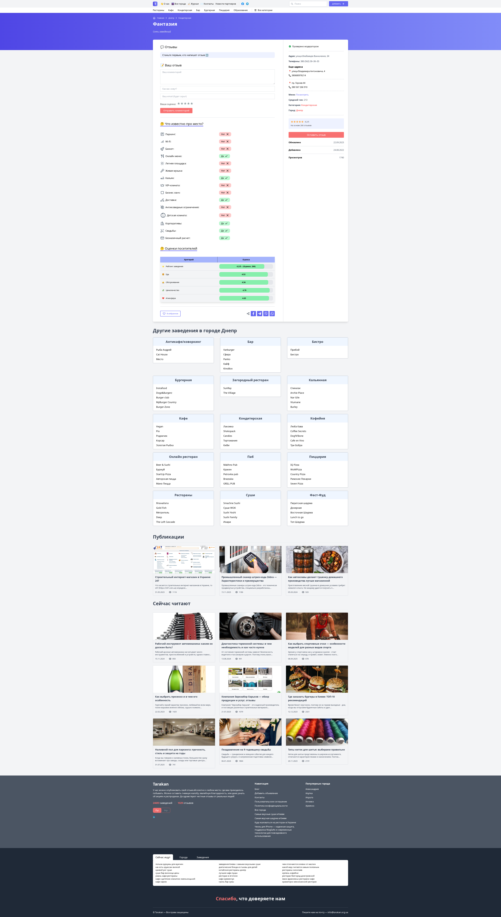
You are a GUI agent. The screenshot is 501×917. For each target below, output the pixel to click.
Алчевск (310, 801)
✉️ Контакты (207, 3)
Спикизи (295, 388)
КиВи (226, 445)
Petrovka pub (230, 474)
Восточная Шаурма (301, 512)
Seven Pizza (296, 483)
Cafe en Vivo (297, 440)
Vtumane (295, 402)
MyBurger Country (166, 402)
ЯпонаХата (162, 503)
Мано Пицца (163, 483)
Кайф (226, 363)
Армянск (310, 805)
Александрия (312, 789)
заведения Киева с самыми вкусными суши (240, 864)
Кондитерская (185, 10)
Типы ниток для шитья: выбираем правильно (316, 749)
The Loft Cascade (165, 521)
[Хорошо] (188, 103)
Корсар (160, 440)
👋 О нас (165, 3)
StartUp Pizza (163, 474)
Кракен (227, 469)
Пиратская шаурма (301, 503)
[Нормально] (185, 103)
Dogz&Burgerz (164, 392)
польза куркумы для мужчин (169, 864)
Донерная (296, 507)
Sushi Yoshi (229, 512)
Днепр (299, 110)
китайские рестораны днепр (232, 870)
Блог (257, 789)
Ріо (158, 431)
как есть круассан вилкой (168, 867)
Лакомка (228, 426)
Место (159, 359)
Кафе (171, 10)
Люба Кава (296, 426)
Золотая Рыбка (165, 445)
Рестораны (158, 10)
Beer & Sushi (163, 464)
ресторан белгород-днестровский (298, 875)
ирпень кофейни (290, 873)
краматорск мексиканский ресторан (299, 881)
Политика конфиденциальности (271, 805)
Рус (157, 810)
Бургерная (209, 10)
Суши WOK (229, 507)
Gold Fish (161, 507)
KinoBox (228, 368)
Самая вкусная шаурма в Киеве (271, 818)
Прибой (295, 349)
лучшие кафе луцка (228, 873)
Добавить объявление (266, 793)
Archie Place (297, 392)
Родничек (161, 435)
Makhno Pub (230, 464)
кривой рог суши (164, 870)
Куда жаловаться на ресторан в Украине (275, 822)
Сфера (227, 354)
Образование (241, 10)
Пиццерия (224, 10)
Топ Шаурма (297, 521)
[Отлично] (191, 103)
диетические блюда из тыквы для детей (238, 867)
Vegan (159, 426)
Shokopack (229, 431)
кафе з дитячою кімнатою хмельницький (175, 878)
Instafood (161, 388)
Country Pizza (297, 474)
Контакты (259, 797)
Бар (198, 10)
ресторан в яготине (228, 875)
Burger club (162, 397)
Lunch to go (297, 517)
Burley (293, 406)
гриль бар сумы (226, 881)
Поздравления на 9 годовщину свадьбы (246, 749)
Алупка (309, 793)
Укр (166, 810)
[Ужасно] (178, 103)
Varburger (228, 349)
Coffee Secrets (298, 431)
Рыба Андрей (163, 349)
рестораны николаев (292, 870)
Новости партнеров (226, 3)
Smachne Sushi (231, 503)
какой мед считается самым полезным (300, 867)
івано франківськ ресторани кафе (298, 878)
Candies (227, 435)
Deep (159, 517)
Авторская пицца (166, 478)
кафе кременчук (226, 878)
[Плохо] (182, 103)
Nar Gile (294, 397)
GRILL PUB (229, 483)
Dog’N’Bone (296, 435)
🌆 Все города (178, 3)
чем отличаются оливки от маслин (299, 864)
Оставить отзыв (316, 134)
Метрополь (162, 512)
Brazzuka (228, 478)
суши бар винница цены (167, 873)
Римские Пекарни (300, 478)
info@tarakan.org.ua (338, 912)
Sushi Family (230, 517)
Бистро (294, 354)
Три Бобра (296, 445)
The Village (229, 392)
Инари (227, 521)
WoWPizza (296, 469)
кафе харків (161, 881)
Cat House (162, 354)
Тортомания (230, 440)
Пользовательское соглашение (271, 801)
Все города (260, 810)
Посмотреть (302, 94)
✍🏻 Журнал (193, 3)
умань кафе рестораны (166, 875)
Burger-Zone (163, 406)
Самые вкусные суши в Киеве (269, 814)
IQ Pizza (294, 464)
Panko (226, 359)
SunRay (227, 388)
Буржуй (160, 469)
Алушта (309, 797)
